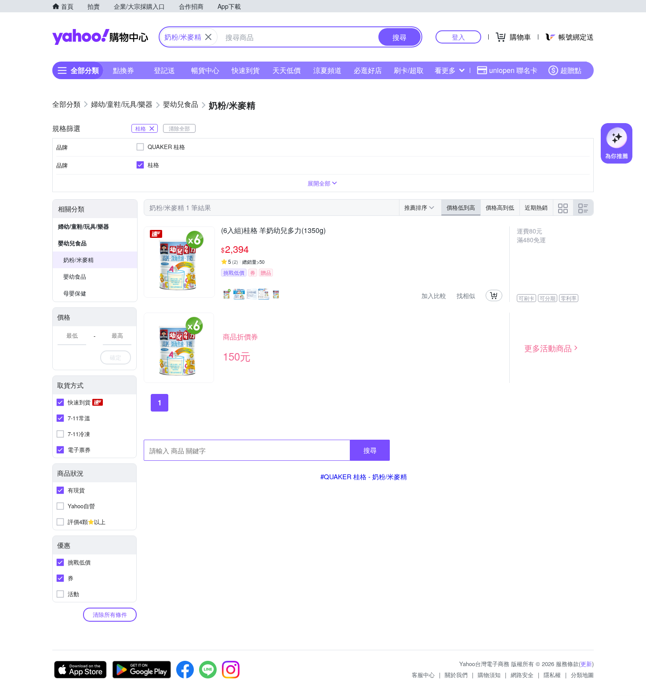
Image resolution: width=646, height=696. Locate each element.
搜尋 (370, 450)
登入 (458, 36)
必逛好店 (368, 70)
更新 (586, 664)
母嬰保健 (74, 293)
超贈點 (570, 70)
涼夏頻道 (327, 70)
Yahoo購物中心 (100, 36)
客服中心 (423, 674)
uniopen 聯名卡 (513, 70)
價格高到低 (500, 207)
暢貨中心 (205, 70)
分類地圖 (582, 674)
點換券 (123, 70)
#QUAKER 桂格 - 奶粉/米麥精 (363, 476)
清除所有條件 (110, 614)
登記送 (164, 70)
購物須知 (489, 674)
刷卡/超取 (409, 70)
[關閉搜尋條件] (208, 37)
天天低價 (286, 70)
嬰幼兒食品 (72, 243)
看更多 (445, 70)
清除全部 (179, 128)
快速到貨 (246, 70)
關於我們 (456, 674)
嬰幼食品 (74, 276)
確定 (115, 357)
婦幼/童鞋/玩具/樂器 (83, 226)
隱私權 (552, 674)
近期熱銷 (536, 207)
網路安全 (522, 674)
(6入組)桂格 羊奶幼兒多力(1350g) (273, 230)
